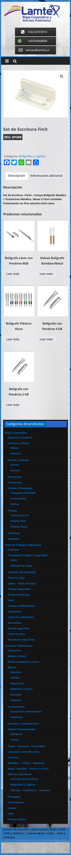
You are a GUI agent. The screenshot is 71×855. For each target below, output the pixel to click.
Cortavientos (18, 498)
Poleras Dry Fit (19, 515)
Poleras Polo (18, 521)
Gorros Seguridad (18, 628)
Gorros (14, 464)
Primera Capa (16, 577)
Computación (16, 706)
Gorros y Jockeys (18, 460)
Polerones (14, 533)
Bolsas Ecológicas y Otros (23, 661)
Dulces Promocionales (21, 729)
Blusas (14, 448)
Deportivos (17, 683)
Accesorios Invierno (20, 437)
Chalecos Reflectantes (21, 606)
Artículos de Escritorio (24, 779)
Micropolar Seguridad (21, 639)
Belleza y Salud (17, 656)
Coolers (15, 677)
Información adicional (46, 176)
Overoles (13, 549)
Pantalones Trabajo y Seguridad (27, 555)
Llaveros (13, 757)
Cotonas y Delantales (21, 617)
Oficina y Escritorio (19, 774)
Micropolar (14, 477)
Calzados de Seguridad (22, 572)
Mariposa (16, 734)
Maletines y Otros (21, 689)
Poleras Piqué (18, 526)
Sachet (14, 739)
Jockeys (15, 470)
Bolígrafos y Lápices (32, 156)
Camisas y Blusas (18, 443)
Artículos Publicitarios (19, 645)
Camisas (15, 453)
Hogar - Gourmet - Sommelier (26, 746)
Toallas (12, 808)
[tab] (16, 176)
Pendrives (16, 717)
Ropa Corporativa (16, 432)
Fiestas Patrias (17, 819)
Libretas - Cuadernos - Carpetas (30, 790)
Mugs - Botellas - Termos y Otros (28, 768)
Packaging (14, 796)
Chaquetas (14, 611)
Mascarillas (14, 622)
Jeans (13, 560)
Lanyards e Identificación (23, 751)
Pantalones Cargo (21, 565)
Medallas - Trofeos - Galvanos (26, 763)
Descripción (16, 176)
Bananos (15, 672)
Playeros (15, 700)
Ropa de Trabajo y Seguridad (23, 545)
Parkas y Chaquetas (20, 488)
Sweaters (13, 538)
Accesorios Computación (26, 711)
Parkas (14, 504)
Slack (11, 600)
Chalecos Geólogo (19, 594)
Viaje (11, 813)
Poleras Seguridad (19, 589)
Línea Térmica (16, 634)
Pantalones (15, 482)
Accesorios (14, 650)
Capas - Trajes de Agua (22, 583)
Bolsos (12, 667)
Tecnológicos (16, 802)
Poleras (12, 510)
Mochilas (15, 694)
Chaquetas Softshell (22, 493)
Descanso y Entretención (23, 723)
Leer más (12, 274)
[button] (61, 76)
